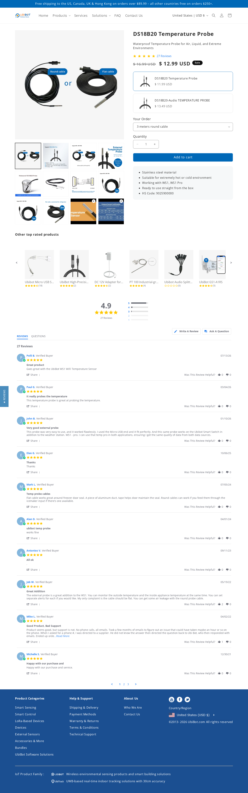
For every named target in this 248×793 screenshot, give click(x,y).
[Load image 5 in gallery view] (28, 184)
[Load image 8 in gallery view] (111, 184)
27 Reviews (164, 56)
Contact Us (132, 714)
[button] (61, 15)
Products (60, 15)
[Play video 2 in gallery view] (111, 211)
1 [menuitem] (120, 684)
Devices (20, 728)
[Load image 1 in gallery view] (28, 156)
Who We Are (133, 708)
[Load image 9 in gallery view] (28, 211)
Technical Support (83, 734)
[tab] (186, 331)
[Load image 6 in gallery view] (56, 184)
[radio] (139, 303)
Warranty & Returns (84, 721)
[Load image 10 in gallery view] (56, 211)
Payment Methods (83, 714)
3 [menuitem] (128, 684)
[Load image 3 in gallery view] (83, 156)
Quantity (140, 136)
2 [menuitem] (124, 684)
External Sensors (27, 734)
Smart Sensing (25, 708)
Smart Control (25, 714)
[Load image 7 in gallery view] (83, 184)
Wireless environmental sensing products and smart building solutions (117, 774)
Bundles (21, 748)
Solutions (99, 15)
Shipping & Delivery (84, 708)
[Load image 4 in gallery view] (111, 156)
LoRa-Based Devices (29, 721)
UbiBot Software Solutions (34, 754)
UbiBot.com (196, 722)
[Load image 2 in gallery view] (56, 156)
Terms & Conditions (84, 728)
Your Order (142, 119)
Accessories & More (29, 741)
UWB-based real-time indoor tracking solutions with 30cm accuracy (114, 781)
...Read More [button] (62, 636)
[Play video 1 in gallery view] (83, 211)
